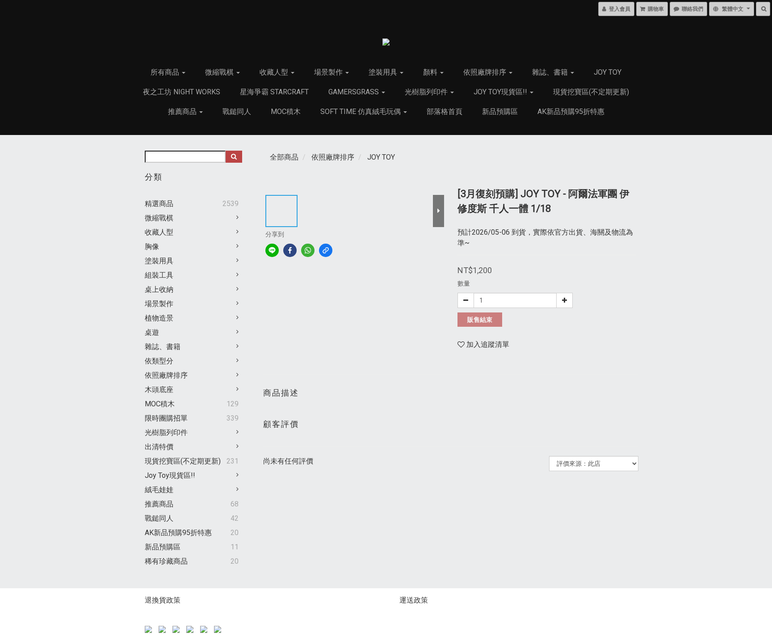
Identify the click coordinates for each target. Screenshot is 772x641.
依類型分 (159, 361)
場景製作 (329, 72)
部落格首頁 (444, 111)
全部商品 (284, 157)
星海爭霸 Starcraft (274, 92)
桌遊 (152, 332)
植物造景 (159, 318)
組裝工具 (159, 275)
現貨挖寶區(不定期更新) (591, 92)
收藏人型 (275, 72)
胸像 (152, 246)
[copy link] (325, 250)
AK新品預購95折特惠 (570, 111)
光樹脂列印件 (427, 92)
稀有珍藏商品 (166, 561)
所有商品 (166, 72)
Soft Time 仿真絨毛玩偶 (361, 111)
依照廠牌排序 (485, 72)
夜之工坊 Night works (181, 92)
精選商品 (159, 203)
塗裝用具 (384, 72)
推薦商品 (183, 111)
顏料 (431, 72)
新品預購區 (500, 111)
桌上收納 (159, 289)
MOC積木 (286, 111)
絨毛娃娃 (159, 489)
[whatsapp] (308, 250)
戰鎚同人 (236, 111)
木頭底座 (159, 389)
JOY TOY (607, 72)
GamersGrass (354, 92)
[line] (272, 250)
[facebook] (290, 250)
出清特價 (159, 447)
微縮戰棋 (220, 72)
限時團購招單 (166, 418)
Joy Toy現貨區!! (501, 92)
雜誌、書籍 (551, 72)
